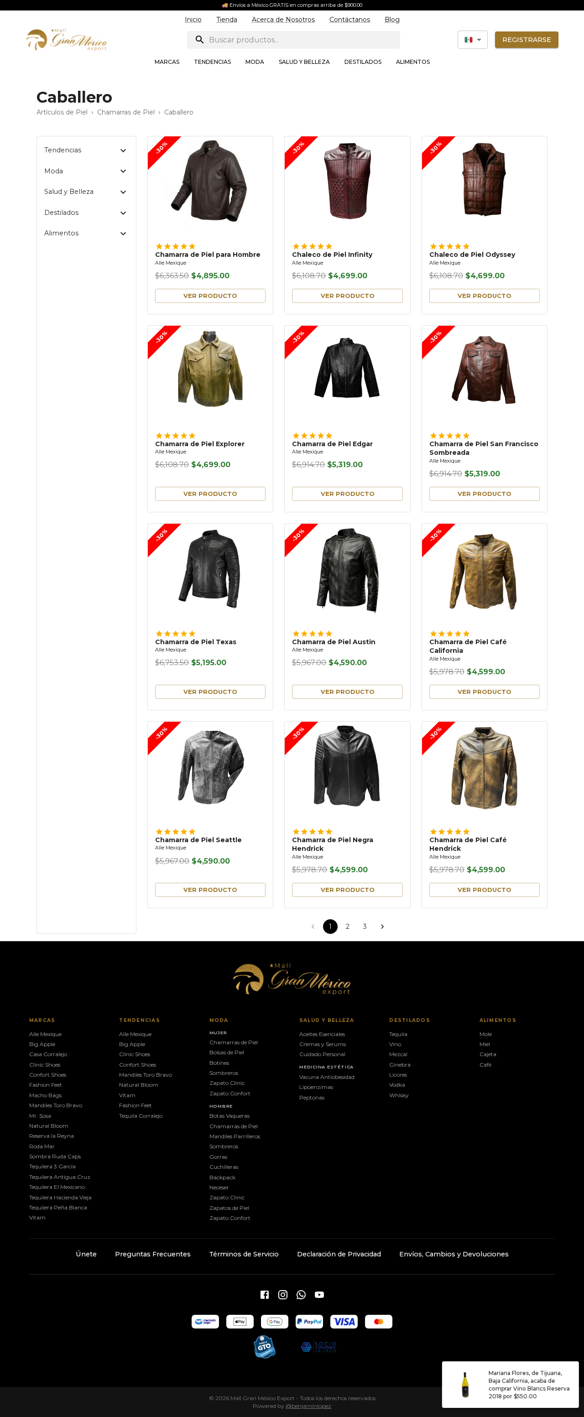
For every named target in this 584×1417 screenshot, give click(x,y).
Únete (86, 1254)
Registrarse (526, 40)
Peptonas (311, 1097)
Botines (219, 1062)
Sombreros (223, 1072)
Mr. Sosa (40, 1115)
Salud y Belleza (304, 61)
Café (485, 1064)
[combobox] (473, 40)
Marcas (167, 61)
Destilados (362, 61)
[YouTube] (319, 1294)
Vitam (37, 1217)
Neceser (219, 1187)
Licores (398, 1074)
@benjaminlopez (308, 1405)
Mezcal (398, 1054)
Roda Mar (42, 1146)
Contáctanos (349, 20)
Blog (392, 20)
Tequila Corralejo (140, 1115)
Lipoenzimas (316, 1087)
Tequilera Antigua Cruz (59, 1176)
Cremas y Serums (322, 1044)
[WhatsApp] (301, 1294)
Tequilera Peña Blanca (58, 1207)
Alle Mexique (170, 263)
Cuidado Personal (322, 1054)
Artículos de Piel (62, 112)
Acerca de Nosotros (283, 20)
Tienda (226, 20)
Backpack (222, 1177)
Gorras (218, 1156)
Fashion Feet (45, 1084)
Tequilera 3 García (52, 1166)
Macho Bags (45, 1095)
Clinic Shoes (44, 1064)
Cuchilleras (223, 1166)
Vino (395, 1044)
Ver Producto (210, 295)
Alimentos (413, 61)
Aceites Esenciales (322, 1034)
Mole (486, 1034)
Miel (485, 1044)
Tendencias (212, 61)
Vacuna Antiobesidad (327, 1076)
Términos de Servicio (244, 1254)
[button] (86, 150)
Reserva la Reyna (51, 1135)
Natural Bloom (48, 1125)
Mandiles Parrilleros (234, 1136)
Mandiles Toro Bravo (55, 1105)
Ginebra (400, 1064)
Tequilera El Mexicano (57, 1186)
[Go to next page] (382, 926)
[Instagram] (282, 1294)
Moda (254, 61)
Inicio (193, 20)
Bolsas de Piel (226, 1052)
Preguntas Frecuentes (153, 1254)
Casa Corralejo (48, 1054)
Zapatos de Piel (229, 1207)
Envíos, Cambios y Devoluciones (454, 1254)
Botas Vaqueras (229, 1115)
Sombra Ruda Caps (55, 1156)
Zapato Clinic (227, 1082)
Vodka (397, 1084)
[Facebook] (264, 1294)
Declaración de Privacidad (339, 1254)
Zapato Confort (229, 1093)
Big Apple (42, 1044)
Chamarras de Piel (126, 112)
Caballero (178, 112)
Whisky (399, 1095)
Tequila (398, 1034)
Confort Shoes (47, 1074)
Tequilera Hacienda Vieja (60, 1197)
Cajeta (488, 1054)
